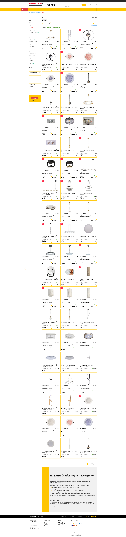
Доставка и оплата (32, 0)
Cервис (59, 520)
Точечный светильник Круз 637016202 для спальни (50, 151)
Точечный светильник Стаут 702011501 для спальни (88, 409)
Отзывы (51, 0)
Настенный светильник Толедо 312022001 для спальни (48, 409)
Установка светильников (61, 523)
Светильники (38, 12)
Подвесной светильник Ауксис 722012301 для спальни (86, 215)
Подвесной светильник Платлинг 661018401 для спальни (87, 108)
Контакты (77, 0)
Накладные (32, 39)
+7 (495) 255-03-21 (54, 5)
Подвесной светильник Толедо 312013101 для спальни (67, 387)
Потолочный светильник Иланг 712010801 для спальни (49, 301)
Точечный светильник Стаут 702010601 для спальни (88, 237)
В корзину (54, 48)
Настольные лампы (34, 25)
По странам (46, 524)
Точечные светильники (34, 32)
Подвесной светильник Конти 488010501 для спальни (48, 323)
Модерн (32, 60)
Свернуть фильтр (46, 23)
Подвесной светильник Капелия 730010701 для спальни (87, 151)
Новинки (45, 526)
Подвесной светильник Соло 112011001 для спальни (88, 452)
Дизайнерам (65, 0)
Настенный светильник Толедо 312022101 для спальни (67, 43)
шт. (87, 516)
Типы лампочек (60, 532)
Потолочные (33, 46)
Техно (32, 63)
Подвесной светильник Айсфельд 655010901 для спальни (49, 237)
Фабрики (45, 523)
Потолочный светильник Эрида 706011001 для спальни (68, 344)
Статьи (59, 531)
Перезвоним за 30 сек (68, 3)
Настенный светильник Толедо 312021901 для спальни (86, 387)
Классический (32, 55)
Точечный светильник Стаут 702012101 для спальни (88, 430)
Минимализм (33, 58)
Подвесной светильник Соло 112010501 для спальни (88, 86)
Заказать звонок (40, 516)
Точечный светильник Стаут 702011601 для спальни (50, 430)
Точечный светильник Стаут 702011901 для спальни (88, 65)
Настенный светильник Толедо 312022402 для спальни (86, 366)
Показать (34, 98)
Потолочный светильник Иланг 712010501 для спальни (86, 280)
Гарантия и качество (61, 524)
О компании (47, 520)
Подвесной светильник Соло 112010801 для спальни (69, 452)
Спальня (48, 27)
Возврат (45, 0)
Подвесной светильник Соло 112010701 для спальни (50, 108)
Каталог (25, 9)
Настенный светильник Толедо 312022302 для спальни (67, 409)
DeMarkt (32, 86)
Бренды (71, 0)
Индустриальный (33, 53)
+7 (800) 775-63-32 (54, 4)
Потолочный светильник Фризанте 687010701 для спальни (49, 366)
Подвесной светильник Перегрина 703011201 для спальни (87, 258)
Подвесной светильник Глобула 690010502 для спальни (86, 194)
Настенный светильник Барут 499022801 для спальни (48, 215)
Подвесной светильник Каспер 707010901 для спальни (67, 323)
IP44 (31, 80)
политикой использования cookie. (76, 532)
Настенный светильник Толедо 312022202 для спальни (48, 387)
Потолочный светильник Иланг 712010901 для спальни (68, 301)
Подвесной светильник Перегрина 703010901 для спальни (49, 258)
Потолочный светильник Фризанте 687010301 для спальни (68, 366)
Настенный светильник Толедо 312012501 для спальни (86, 43)
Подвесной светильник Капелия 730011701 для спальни (68, 151)
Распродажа (46, 525)
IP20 (31, 79)
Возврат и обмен (60, 525)
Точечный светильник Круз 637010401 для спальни (50, 129)
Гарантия (39, 0)
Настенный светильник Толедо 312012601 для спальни (48, 65)
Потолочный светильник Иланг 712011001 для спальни (86, 301)
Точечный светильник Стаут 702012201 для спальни (69, 86)
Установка (58, 0)
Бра (31, 22)
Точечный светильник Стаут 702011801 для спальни (69, 430)
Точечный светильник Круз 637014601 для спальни (69, 129)
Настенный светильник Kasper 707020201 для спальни (67, 280)
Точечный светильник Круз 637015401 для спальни (88, 129)
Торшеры (32, 30)
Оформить (93, 516)
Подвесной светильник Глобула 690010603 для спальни (68, 194)
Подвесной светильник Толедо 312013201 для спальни (48, 43)
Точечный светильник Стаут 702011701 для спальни (69, 65)
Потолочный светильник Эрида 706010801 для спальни (49, 344)
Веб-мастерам (60, 526)
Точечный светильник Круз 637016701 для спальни (50, 280)
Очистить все (94, 25)
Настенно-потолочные (34, 41)
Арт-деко (32, 51)
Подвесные (32, 44)
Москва (53, 3)
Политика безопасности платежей (76, 527)
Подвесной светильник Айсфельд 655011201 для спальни (68, 237)
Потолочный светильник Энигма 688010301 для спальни (87, 344)
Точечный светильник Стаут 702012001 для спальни (50, 86)
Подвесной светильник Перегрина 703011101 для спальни (68, 258)
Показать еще (70, 460)
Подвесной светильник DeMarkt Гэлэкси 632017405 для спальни (49, 194)
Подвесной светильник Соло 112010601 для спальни (69, 108)
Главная (30, 12)
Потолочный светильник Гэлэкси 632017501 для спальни (68, 172)
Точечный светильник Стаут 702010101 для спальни (50, 452)
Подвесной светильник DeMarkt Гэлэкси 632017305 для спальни (86, 172)
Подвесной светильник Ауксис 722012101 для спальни (67, 215)
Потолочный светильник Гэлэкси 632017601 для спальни (49, 172)
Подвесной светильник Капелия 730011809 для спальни (87, 323)
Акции (45, 527)
